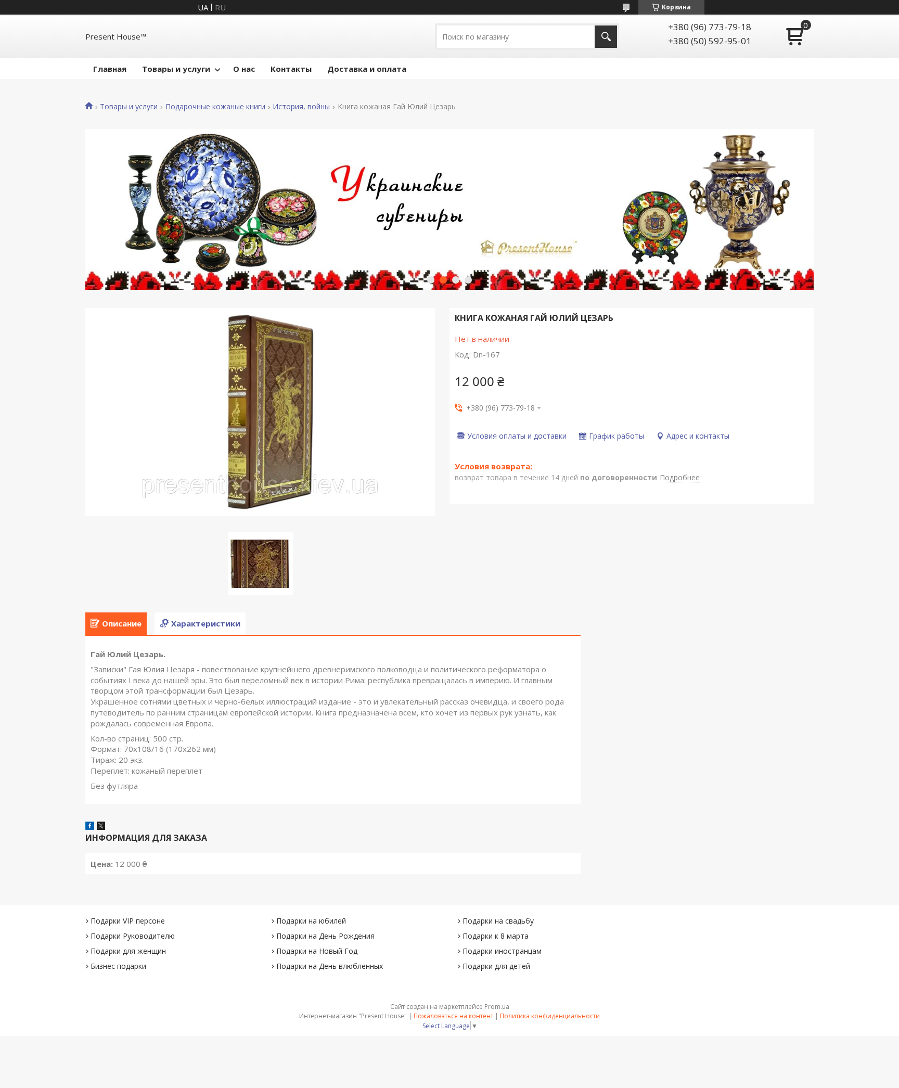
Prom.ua (496, 1006)
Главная (109, 68)
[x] (101, 827)
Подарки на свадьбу (498, 921)
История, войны (301, 106)
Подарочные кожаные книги (215, 106)
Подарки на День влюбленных (329, 966)
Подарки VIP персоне (128, 921)
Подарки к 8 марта (496, 936)
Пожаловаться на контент (453, 1016)
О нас (244, 68)
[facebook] (89, 827)
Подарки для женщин (128, 951)
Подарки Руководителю (133, 936)
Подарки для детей (496, 966)
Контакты (291, 68)
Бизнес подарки (118, 966)
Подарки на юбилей (311, 921)
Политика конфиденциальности (550, 1016)
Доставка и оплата (366, 68)
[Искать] (606, 36)
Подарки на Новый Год (316, 951)
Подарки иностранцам (502, 951)
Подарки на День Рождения (325, 936)
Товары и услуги (176, 68)
